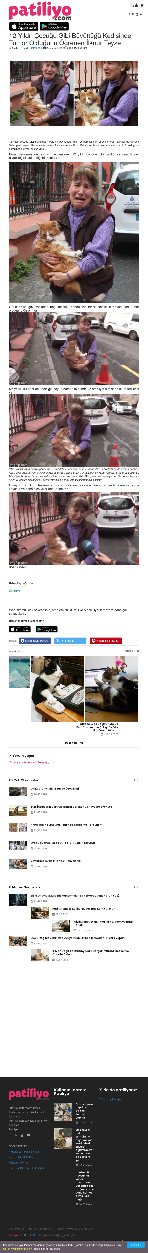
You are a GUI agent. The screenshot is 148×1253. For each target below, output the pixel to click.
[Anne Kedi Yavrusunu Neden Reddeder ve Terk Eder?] (18, 827)
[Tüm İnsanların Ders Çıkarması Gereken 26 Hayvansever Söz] (18, 810)
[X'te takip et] (15, 1134)
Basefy (37, 1235)
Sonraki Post (131, 650)
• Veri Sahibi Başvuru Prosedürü (27, 1168)
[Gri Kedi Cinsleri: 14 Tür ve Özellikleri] (18, 792)
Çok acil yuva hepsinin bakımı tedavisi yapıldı (84, 1111)
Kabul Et (136, 1245)
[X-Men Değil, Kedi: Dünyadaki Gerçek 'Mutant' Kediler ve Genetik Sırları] (40, 955)
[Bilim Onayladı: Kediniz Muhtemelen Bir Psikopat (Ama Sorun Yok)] (18, 900)
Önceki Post (16, 651)
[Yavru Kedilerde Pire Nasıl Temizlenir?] (18, 864)
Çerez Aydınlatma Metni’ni (18, 1248)
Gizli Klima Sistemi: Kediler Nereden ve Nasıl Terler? (103, 923)
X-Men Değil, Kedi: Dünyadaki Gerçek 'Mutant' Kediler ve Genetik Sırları (90, 952)
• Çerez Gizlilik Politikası (22, 1157)
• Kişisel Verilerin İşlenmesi (24, 1151)
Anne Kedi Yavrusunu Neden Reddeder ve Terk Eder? (66, 824)
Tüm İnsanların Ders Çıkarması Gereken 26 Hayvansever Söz (71, 806)
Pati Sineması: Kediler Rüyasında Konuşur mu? (83, 908)
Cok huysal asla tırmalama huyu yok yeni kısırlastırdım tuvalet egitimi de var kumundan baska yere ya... (84, 1145)
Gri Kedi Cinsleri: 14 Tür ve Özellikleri (55, 788)
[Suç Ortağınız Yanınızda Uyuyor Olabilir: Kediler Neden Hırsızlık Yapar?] (18, 941)
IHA (31, 583)
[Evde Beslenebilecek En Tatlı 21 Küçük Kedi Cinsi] (18, 845)
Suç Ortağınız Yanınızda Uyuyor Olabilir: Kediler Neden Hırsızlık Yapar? (78, 938)
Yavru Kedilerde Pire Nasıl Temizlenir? (56, 861)
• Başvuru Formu (18, 1162)
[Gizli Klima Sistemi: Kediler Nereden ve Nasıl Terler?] (61, 926)
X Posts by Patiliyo (110, 1099)
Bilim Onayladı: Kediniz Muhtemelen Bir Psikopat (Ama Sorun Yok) (75, 895)
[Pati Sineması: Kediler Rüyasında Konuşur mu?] (40, 913)
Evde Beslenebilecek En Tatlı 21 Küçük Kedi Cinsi (63, 842)
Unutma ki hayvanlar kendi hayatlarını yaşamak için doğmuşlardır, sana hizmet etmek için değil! (85, 1186)
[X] (133, 14)
